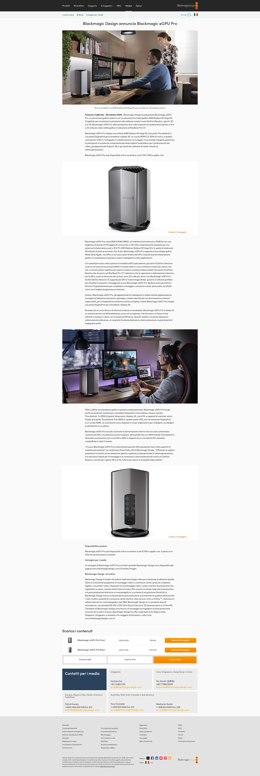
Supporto (92, 5)
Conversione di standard (109, 728)
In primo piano (68, 15)
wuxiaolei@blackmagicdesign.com (174, 687)
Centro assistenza (145, 731)
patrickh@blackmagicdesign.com (82, 710)
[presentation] (66, 67)
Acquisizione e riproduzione (72, 744)
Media (129, 5)
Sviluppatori (107, 5)
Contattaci (143, 735)
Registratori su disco (69, 741)
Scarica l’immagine (177, 232)
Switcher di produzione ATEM (72, 735)
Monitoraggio (106, 735)
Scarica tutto (175, 659)
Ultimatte (65, 738)
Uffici (119, 5)
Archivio (80, 15)
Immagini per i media (94, 15)
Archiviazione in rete (108, 738)
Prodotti (66, 5)
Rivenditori (79, 5)
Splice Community (145, 741)
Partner (180, 735)
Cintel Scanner (67, 748)
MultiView (104, 741)
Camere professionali (69, 728)
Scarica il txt (130, 659)
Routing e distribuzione (109, 744)
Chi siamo (181, 731)
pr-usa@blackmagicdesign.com (127, 709)
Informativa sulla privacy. (107, 766)
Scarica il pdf (85, 659)
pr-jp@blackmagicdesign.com (126, 687)
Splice (139, 5)
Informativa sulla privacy (186, 741)
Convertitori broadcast (109, 731)
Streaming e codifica (108, 748)
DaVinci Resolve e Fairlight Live (73, 731)
